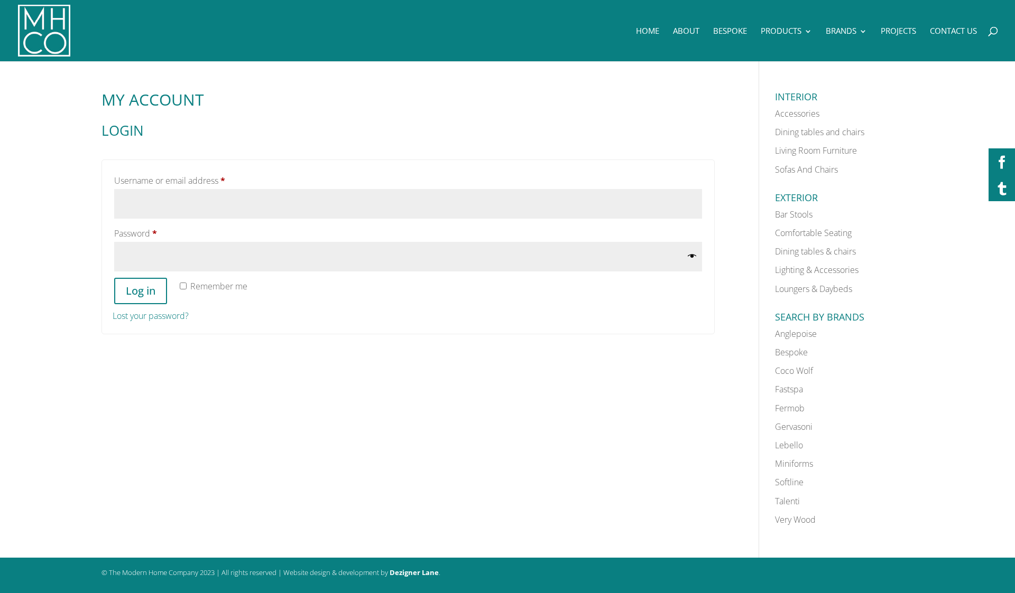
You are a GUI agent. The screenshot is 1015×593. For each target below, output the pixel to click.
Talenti (787, 501)
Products (781, 30)
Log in (140, 291)
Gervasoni (794, 426)
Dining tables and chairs (819, 132)
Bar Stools (794, 214)
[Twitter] (1002, 188)
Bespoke (730, 30)
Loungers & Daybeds (813, 289)
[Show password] (692, 256)
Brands (841, 30)
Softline (789, 482)
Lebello (789, 445)
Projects (898, 30)
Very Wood (795, 519)
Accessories (797, 113)
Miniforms (794, 463)
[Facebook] (1002, 161)
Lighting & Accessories (817, 270)
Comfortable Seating (813, 233)
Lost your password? (151, 316)
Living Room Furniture (816, 150)
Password (153, 233)
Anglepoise (796, 334)
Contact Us (953, 30)
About (686, 30)
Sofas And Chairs (806, 169)
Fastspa (789, 389)
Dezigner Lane (414, 572)
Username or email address (187, 180)
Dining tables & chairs (815, 251)
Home (647, 30)
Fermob (790, 408)
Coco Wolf (794, 370)
